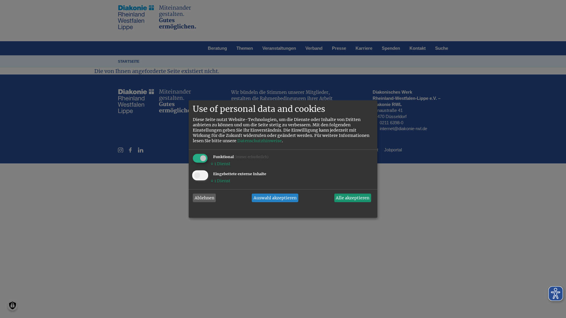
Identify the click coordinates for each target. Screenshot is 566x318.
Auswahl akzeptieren (275, 198)
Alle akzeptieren (352, 198)
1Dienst (220, 164)
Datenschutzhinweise (259, 141)
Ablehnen (204, 198)
